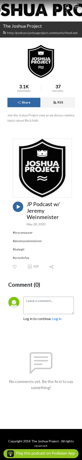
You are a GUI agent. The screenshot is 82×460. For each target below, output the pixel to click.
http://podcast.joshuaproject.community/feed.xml (42, 33)
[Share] (51, 266)
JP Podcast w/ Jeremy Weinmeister (43, 210)
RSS (60, 102)
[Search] (67, 6)
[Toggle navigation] (77, 6)
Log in (57, 318)
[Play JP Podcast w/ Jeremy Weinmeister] (18, 207)
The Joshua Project (22, 26)
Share (26, 102)
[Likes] (15, 266)
